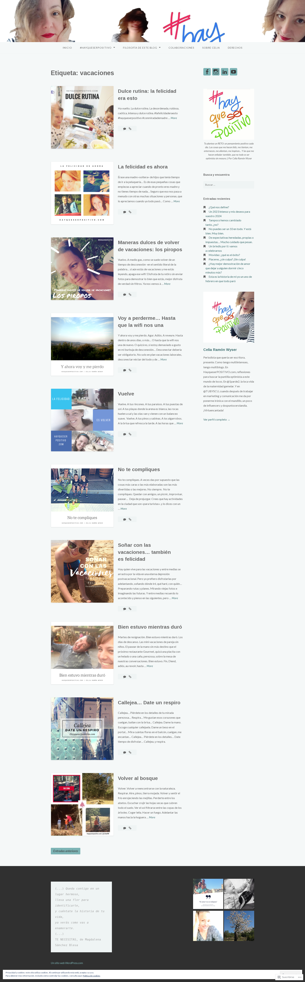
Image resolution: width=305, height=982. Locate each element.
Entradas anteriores (65, 851)
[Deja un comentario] (125, 212)
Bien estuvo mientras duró (150, 627)
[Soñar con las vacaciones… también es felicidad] (130, 608)
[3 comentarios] (125, 434)
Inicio (67, 47)
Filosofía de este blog (140, 47)
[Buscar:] (228, 184)
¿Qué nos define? (219, 207)
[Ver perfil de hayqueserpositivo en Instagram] (216, 72)
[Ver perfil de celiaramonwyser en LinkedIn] (224, 72)
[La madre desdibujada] (208, 926)
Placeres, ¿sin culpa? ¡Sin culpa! (227, 259)
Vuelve (127, 394)
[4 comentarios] (125, 370)
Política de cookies (91, 975)
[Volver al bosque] (130, 828)
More (174, 118)
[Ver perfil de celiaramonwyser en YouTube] (233, 72)
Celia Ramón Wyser (220, 350)
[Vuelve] (130, 434)
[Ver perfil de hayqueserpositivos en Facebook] (207, 72)
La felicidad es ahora (143, 167)
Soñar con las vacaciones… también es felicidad (144, 552)
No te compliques (139, 469)
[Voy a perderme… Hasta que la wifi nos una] (130, 370)
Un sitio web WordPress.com (67, 962)
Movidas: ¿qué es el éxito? (224, 255)
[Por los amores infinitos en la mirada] (239, 894)
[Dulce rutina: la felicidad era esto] (130, 128)
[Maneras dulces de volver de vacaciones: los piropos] (130, 294)
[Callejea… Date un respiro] (130, 752)
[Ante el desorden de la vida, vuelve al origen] (239, 926)
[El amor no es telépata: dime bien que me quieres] (208, 894)
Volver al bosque (138, 778)
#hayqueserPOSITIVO (96, 47)
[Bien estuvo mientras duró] (130, 676)
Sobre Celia (211, 47)
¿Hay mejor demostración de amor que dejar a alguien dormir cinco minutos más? (227, 268)
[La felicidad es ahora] (130, 212)
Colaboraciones (181, 47)
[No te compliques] (130, 519)
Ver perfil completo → (216, 419)
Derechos (235, 47)
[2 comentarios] (125, 294)
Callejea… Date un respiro (149, 702)
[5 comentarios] (125, 128)
